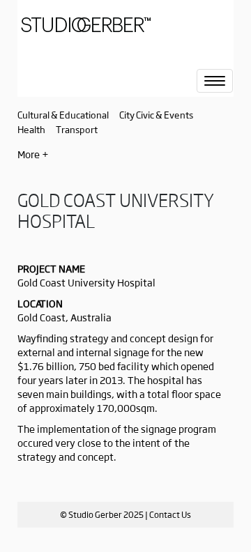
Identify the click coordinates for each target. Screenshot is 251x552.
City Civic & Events (156, 114)
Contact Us (170, 514)
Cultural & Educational (63, 114)
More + (33, 154)
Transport (77, 129)
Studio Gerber (108, 29)
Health (31, 129)
